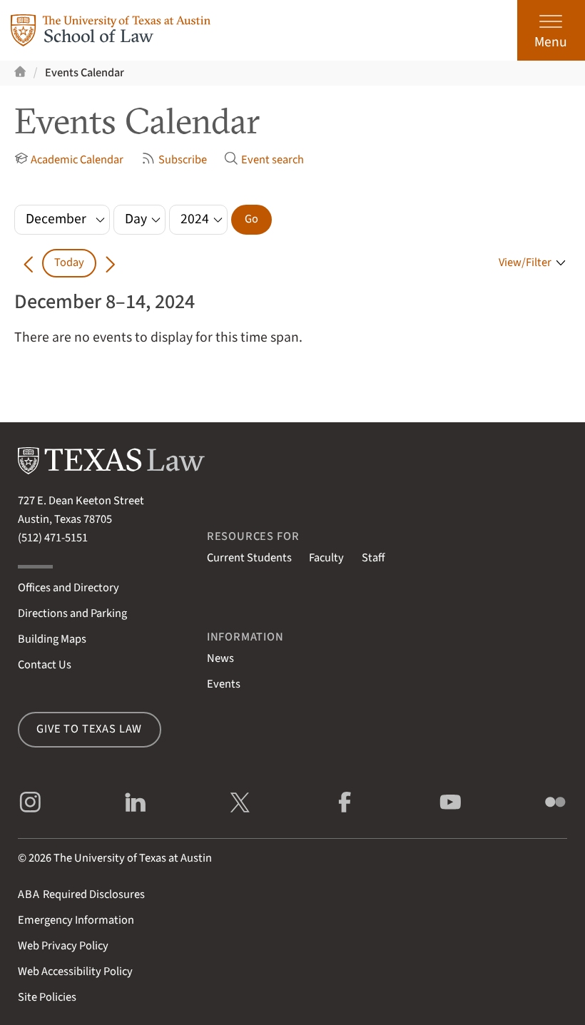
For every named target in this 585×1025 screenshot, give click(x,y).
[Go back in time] (28, 263)
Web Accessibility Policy (75, 971)
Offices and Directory (68, 587)
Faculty (326, 557)
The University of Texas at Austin (133, 858)
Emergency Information (76, 920)
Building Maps (52, 639)
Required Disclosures (81, 894)
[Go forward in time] (110, 263)
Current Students (249, 557)
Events (223, 684)
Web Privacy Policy (63, 945)
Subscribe (182, 159)
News (220, 658)
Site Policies (47, 997)
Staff (373, 557)
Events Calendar (84, 72)
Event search (272, 159)
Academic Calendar (77, 159)
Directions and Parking (72, 613)
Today (69, 262)
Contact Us (44, 664)
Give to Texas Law (89, 729)
